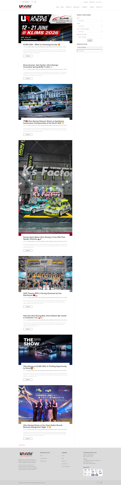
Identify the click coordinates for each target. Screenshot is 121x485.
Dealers (84, 7)
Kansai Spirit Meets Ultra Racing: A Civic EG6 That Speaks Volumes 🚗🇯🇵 (44, 238)
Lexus (38, 47)
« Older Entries (21, 445)
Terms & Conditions (66, 466)
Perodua (51, 47)
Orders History (43, 461)
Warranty (86, 2)
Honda (32, 47)
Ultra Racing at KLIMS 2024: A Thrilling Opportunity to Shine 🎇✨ (45, 367)
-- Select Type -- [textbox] (81, 31)
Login (41, 455)
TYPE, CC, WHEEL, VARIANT (83, 29)
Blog (63, 458)
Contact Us (99, 7)
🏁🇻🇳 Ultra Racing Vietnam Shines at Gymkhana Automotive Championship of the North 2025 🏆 (43, 122)
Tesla (61, 47)
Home (57, 7)
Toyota (64, 47)
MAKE (78, 18)
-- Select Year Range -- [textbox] (82, 37)
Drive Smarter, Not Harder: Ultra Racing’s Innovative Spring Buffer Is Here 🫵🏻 (40, 66)
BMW (29, 47)
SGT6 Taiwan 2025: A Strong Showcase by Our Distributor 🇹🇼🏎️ (42, 294)
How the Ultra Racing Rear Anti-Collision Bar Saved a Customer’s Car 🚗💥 (44, 316)
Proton (55, 47)
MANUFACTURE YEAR (81, 34)
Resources (76, 7)
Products (69, 7)
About (62, 7)
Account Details (43, 458)
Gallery (92, 7)
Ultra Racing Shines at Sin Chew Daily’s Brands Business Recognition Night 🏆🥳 (43, 426)
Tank (58, 47)
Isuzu (35, 47)
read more (28, 56)
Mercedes (42, 47)
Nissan (46, 47)
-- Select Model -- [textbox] (81, 26)
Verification (92, 2)
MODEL (78, 23)
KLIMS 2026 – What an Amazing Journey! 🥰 (41, 44)
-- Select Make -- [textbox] (81, 20)
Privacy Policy (65, 463)
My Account (98, 2)
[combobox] (90, 20)
